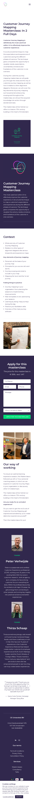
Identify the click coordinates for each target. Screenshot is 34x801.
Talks (17, 772)
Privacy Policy (17, 753)
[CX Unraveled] (5, 4)
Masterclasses (17, 767)
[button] (29, 4)
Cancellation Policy (17, 756)
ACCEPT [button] (19, 797)
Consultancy (17, 769)
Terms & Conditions (17, 751)
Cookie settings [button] (8, 797)
